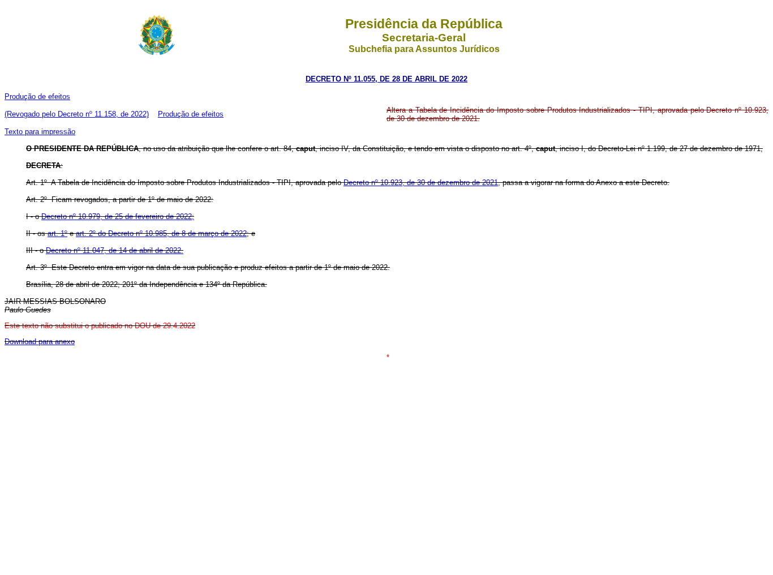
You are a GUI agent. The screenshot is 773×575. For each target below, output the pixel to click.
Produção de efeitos (37, 96)
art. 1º (57, 233)
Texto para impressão (40, 131)
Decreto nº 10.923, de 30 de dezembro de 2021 (420, 182)
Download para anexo (40, 341)
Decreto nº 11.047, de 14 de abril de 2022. (114, 250)
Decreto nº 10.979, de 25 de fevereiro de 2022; (117, 216)
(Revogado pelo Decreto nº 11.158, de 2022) (77, 114)
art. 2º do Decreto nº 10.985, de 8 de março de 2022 (161, 233)
